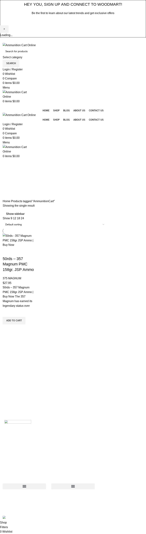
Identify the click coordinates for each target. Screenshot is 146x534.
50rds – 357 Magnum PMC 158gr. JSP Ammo (18, 264)
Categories (10, 180)
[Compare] (7, 251)
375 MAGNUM (12, 278)
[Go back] (7, 162)
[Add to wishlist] (7, 312)
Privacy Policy (95, 21)
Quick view (7, 328)
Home (7, 201)
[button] (14, 320)
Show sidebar (15, 214)
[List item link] (121, 493)
